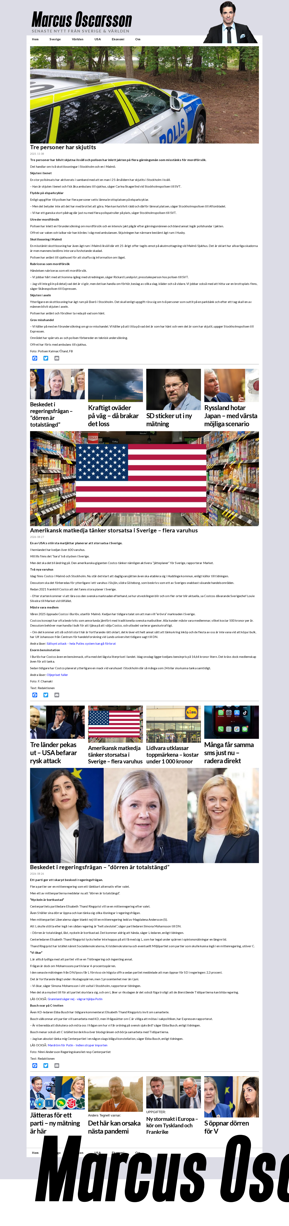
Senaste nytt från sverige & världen (81, 31)
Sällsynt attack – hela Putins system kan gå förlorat (81, 643)
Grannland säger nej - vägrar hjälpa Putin (75, 999)
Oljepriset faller (57, 675)
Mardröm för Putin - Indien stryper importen (78, 1045)
